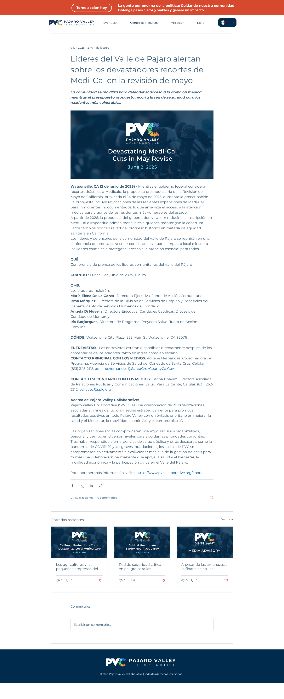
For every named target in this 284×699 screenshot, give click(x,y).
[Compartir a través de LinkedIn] (91, 486)
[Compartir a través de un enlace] (101, 486)
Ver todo (227, 519)
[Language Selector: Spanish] (227, 22)
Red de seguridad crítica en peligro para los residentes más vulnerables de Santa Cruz (141, 566)
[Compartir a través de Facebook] (72, 486)
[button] (204, 23)
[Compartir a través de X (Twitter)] (82, 486)
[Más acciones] (211, 47)
